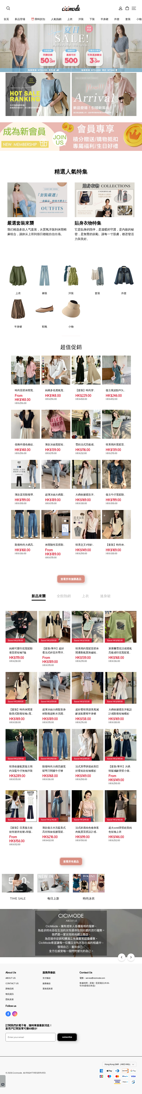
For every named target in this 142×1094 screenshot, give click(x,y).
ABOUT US (11, 978)
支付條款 (47, 978)
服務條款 (47, 983)
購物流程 (10, 988)
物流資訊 (10, 994)
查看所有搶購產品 (71, 579)
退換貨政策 (48, 988)
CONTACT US (12, 983)
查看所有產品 (71, 861)
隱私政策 (10, 999)
